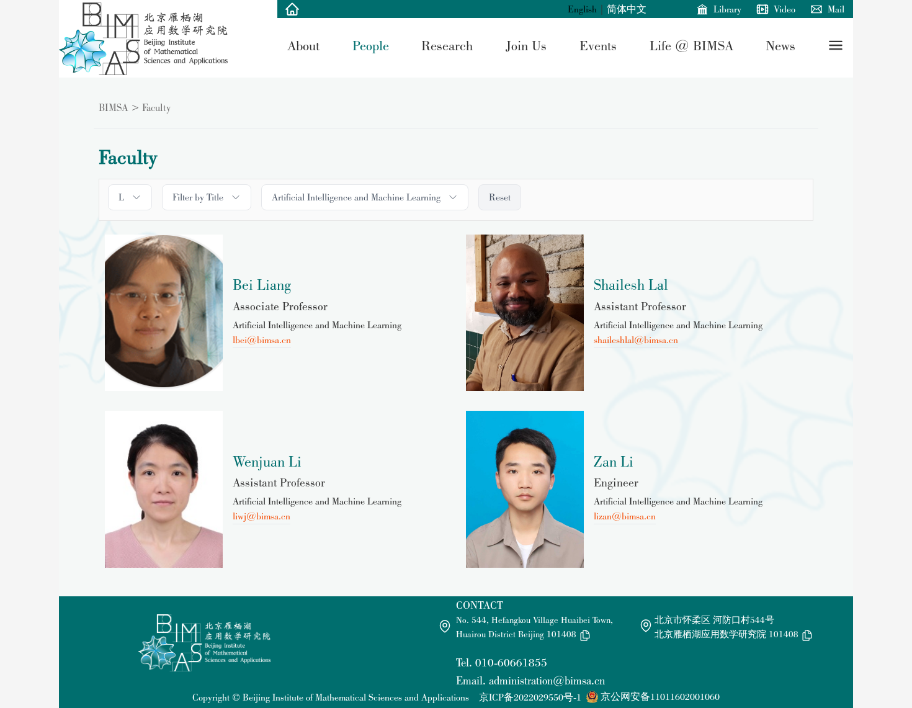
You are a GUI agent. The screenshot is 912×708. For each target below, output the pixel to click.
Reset (500, 197)
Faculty (156, 107)
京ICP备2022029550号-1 (530, 697)
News (780, 45)
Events (598, 45)
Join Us (526, 45)
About (303, 45)
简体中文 (626, 9)
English (582, 9)
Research (447, 45)
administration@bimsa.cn (547, 680)
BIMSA (113, 107)
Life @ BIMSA (691, 45)
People (370, 45)
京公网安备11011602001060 (660, 696)
